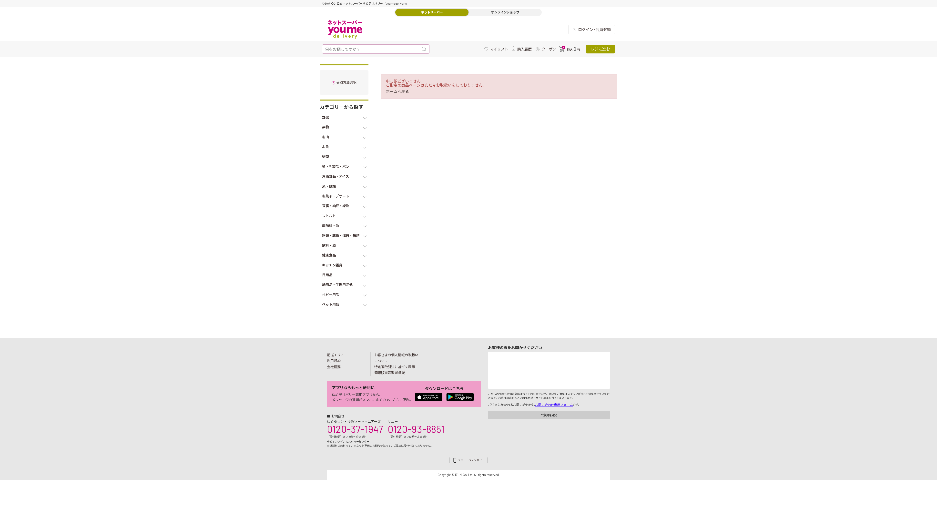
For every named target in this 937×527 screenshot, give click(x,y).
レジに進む (600, 49)
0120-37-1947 (355, 429)
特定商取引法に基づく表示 (394, 367)
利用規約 (334, 361)
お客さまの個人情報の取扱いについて (396, 358)
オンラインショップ (505, 12)
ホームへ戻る (397, 91)
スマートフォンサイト (471, 460)
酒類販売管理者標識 (389, 373)
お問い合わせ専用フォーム (554, 405)
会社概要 (334, 367)
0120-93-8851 (416, 429)
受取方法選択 (346, 82)
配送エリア (335, 355)
